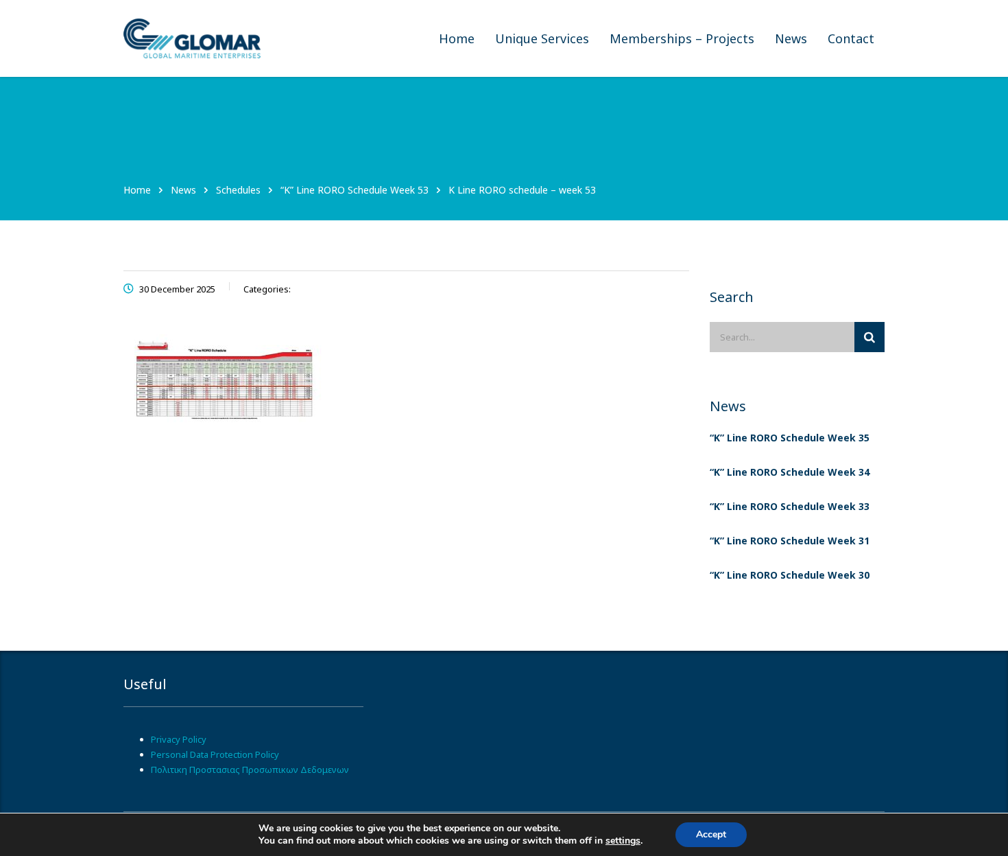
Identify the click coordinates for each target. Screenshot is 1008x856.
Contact (851, 38)
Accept (711, 834)
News (791, 38)
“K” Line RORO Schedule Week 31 (789, 540)
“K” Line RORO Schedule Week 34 (789, 471)
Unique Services (542, 38)
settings (622, 841)
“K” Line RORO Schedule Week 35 (789, 437)
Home (457, 38)
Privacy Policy (178, 739)
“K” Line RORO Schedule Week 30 (789, 574)
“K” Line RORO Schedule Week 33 (789, 506)
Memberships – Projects (682, 38)
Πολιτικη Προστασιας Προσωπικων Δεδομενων (250, 769)
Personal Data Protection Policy (215, 754)
